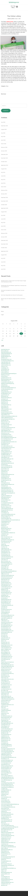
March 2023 (3, 229)
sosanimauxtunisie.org (6, 404)
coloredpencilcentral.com (6, 456)
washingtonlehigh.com (6, 790)
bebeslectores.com (5, 433)
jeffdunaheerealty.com (6, 754)
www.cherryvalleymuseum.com (8, 427)
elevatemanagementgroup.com (8, 856)
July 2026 (3, 122)
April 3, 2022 (18, 18)
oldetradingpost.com (5, 430)
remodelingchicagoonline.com (8, 783)
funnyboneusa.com (5, 670)
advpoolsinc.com (5, 694)
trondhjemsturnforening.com (7, 828)
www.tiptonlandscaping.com (7, 785)
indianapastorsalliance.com (7, 697)
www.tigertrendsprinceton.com (8, 748)
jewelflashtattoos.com (6, 393)
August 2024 (4, 168)
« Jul (2, 340)
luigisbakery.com (5, 791)
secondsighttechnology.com (7, 502)
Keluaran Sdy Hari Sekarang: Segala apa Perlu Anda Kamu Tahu (13, 299)
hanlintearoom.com (5, 852)
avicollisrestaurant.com (6, 689)
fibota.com (3, 822)
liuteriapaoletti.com (5, 663)
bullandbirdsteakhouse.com (7, 777)
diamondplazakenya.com (6, 829)
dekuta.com (3, 795)
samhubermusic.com (5, 883)
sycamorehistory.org (5, 801)
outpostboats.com (5, 548)
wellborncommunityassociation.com (9, 416)
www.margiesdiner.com (6, 773)
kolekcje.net (3, 525)
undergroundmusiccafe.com (7, 882)
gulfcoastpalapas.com (6, 721)
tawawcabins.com (5, 468)
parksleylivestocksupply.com (7, 539)
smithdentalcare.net (5, 881)
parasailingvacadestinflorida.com (8, 846)
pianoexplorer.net (5, 808)
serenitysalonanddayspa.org (7, 360)
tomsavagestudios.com (6, 518)
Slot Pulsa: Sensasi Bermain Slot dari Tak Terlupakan (12, 295)
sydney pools (9, 21)
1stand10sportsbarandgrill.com (8, 493)
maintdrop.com (4, 402)
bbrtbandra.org (4, 396)
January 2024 (4, 193)
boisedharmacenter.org (6, 541)
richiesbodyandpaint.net (6, 353)
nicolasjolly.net (4, 598)
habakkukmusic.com (5, 740)
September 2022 (4, 251)
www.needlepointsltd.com (7, 775)
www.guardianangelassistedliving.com (9, 827)
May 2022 (3, 265)
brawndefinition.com (5, 585)
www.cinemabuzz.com (6, 797)
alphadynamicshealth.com (7, 849)
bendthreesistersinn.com (6, 667)
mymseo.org (4, 869)
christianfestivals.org (5, 646)
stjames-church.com (5, 611)
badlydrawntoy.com (5, 737)
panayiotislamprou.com (6, 412)
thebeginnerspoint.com (6, 562)
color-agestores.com (5, 542)
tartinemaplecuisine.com (6, 632)
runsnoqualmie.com (5, 770)
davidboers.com (4, 733)
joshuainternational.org (6, 744)
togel (2, 314)
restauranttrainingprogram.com (8, 514)
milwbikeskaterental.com (6, 656)
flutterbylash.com (5, 851)
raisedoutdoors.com (5, 460)
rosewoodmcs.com (5, 800)
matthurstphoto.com (5, 839)
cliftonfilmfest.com (5, 457)
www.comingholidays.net (6, 564)
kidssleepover (14, 2)
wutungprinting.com (5, 653)
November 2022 (4, 244)
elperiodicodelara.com (6, 352)
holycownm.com (4, 677)
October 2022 (4, 247)
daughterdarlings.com (6, 356)
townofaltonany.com (5, 659)
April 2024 (3, 183)
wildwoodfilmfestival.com (7, 417)
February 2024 (4, 190)
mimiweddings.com (5, 878)
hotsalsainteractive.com (6, 359)
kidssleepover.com (5, 375)
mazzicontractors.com (6, 812)
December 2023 (4, 197)
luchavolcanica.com (5, 676)
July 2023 (3, 215)
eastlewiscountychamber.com (7, 575)
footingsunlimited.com (6, 768)
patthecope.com (4, 706)
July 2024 (3, 172)
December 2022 (4, 240)
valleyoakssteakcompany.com (7, 699)
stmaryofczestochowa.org (6, 622)
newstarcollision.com (5, 500)
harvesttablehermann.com (7, 439)
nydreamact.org (4, 390)
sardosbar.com (4, 471)
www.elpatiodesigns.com (6, 819)
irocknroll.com (4, 464)
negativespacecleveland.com (7, 662)
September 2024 (4, 165)
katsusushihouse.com (5, 602)
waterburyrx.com (5, 693)
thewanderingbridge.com (6, 625)
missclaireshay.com (5, 349)
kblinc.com (3, 481)
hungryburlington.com (6, 629)
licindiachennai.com (5, 355)
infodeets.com (4, 357)
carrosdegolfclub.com (6, 440)
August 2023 (4, 211)
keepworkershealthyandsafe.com (8, 387)
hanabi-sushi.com (5, 792)
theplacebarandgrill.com (6, 692)
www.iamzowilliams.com (6, 805)
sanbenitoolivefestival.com (7, 556)
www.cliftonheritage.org (6, 780)
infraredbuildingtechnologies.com (8, 437)
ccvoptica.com (4, 788)
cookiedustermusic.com (6, 672)
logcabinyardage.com (6, 731)
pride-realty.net (4, 848)
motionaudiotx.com (5, 873)
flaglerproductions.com (6, 584)
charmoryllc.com (4, 566)
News (7, 86)
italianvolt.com (4, 473)
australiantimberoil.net (6, 434)
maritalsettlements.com (6, 655)
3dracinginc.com (4, 568)
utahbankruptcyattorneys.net (7, 463)
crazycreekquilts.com (5, 588)
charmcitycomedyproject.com (7, 615)
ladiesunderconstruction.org (7, 431)
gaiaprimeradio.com (5, 637)
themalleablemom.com (6, 626)
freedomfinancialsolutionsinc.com (8, 757)
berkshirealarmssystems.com (7, 474)
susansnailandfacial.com (6, 746)
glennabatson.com (5, 581)
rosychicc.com (4, 547)
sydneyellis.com (4, 511)
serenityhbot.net (4, 743)
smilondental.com (5, 498)
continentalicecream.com (6, 586)
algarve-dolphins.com (6, 649)
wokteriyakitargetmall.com (7, 508)
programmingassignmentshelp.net (8, 373)
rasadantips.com (4, 367)
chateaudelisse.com (5, 414)
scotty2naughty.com (5, 612)
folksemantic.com (5, 470)
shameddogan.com (5, 726)
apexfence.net (4, 885)
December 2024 (4, 154)
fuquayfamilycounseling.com (7, 865)
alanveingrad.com (5, 650)
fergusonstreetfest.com (6, 836)
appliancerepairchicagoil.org (7, 383)
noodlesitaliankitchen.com (7, 389)
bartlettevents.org (5, 423)
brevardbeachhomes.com (6, 446)
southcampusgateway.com (7, 413)
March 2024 (3, 186)
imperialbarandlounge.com (7, 458)
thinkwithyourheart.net (6, 461)
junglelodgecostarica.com (6, 645)
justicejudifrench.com (6, 623)
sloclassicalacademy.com (6, 578)
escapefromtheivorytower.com (8, 447)
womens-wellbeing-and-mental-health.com (10, 520)
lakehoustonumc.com (5, 738)
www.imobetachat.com (6, 734)
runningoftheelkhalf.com (6, 753)
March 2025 (3, 143)
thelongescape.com (5, 642)
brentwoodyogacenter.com (7, 784)
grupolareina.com (5, 426)
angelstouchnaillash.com (6, 495)
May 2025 (3, 136)
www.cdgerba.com (5, 824)
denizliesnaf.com (5, 703)
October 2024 (4, 161)
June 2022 (3, 261)
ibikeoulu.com (4, 619)
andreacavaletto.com (5, 538)
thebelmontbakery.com (6, 379)
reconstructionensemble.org (7, 673)
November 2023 (4, 201)
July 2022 (3, 258)
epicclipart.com (4, 399)
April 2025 (3, 140)
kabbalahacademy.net (6, 497)
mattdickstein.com (5, 736)
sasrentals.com (4, 501)
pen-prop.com (4, 747)
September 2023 (4, 208)
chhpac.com (3, 871)
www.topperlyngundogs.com (7, 751)
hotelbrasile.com (4, 420)
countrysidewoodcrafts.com (7, 382)
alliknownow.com (5, 574)
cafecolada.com (4, 559)
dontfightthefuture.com (6, 453)
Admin (13, 18)
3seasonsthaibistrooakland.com (8, 532)
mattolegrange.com (5, 643)
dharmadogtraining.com (6, 872)
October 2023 (4, 204)
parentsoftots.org (5, 727)
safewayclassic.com (5, 380)
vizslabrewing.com (5, 475)
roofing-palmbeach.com (6, 451)
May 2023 (3, 222)
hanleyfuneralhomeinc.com (7, 490)
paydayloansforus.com (6, 377)
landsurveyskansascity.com (7, 765)
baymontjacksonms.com (6, 657)
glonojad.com (4, 608)
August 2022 (4, 254)
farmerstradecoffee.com (6, 730)
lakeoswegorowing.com (6, 863)
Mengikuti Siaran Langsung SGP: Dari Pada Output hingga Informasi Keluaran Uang (13, 281)
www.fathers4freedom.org (7, 750)
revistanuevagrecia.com (6, 609)
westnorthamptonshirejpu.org (8, 419)
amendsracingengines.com (7, 760)
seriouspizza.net (4, 709)
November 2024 (4, 158)
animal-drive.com (5, 713)
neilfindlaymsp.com (5, 687)
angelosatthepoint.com (6, 696)
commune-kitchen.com (6, 593)
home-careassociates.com (6, 537)
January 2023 (4, 236)
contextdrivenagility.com (6, 618)
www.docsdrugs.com (5, 771)
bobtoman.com (4, 403)
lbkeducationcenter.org (6, 528)
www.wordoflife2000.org (6, 465)
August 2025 (3, 129)
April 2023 (3, 226)
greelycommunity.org (6, 603)
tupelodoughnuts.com (6, 487)
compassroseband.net (6, 710)
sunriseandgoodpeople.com (7, 664)
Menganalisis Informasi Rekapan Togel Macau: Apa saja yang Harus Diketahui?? (13, 286)
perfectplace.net (4, 531)
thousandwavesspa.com (6, 684)
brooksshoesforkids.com (6, 716)
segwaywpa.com (4, 720)
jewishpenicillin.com (5, 517)
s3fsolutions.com (4, 444)
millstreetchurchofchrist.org (7, 845)
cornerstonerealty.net (5, 802)
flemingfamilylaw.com (6, 861)
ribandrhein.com (5, 524)
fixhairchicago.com (5, 701)
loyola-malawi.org (5, 545)
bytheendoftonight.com (6, 549)
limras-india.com (4, 350)
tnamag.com (3, 714)
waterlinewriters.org (5, 724)
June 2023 (3, 219)
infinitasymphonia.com (6, 599)
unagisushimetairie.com (6, 392)
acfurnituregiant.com (5, 363)
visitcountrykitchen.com (6, 647)
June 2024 (3, 175)
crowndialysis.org (5, 512)
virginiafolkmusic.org (6, 521)
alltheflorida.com (5, 841)
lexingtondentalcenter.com (7, 510)
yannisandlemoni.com (6, 478)
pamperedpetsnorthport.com (7, 484)
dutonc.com (3, 640)
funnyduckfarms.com (5, 854)
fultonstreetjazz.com (5, 421)
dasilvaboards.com (5, 579)
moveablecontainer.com (6, 424)
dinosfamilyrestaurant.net (6, 436)
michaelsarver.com (5, 504)
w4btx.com (3, 494)
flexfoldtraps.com (5, 758)
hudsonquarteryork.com (6, 821)
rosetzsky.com (4, 606)
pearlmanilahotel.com (6, 400)
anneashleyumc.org (5, 764)
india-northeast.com (5, 450)
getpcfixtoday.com (5, 394)
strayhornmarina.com (6, 582)
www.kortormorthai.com (6, 761)
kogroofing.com (4, 406)
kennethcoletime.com (5, 628)
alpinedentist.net (4, 407)
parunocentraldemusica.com (7, 825)
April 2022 (3, 269)
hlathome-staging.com (6, 507)
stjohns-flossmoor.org (6, 669)
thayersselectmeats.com (6, 717)
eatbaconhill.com (5, 372)
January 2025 (4, 150)
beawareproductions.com (6, 616)
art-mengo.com (4, 636)
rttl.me (2, 875)
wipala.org (3, 544)
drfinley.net (3, 859)
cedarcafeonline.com (5, 362)
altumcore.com (4, 711)
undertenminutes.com (6, 365)
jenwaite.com (4, 855)
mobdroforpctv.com (5, 554)
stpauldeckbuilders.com (6, 767)
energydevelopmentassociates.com (9, 441)
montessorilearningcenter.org (7, 835)
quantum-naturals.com (6, 834)
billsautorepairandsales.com (7, 832)
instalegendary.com (5, 386)
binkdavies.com (4, 589)
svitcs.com (3, 707)
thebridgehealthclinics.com (7, 723)
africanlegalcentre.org (6, 601)
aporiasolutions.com (5, 719)
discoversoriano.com (5, 561)
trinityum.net (4, 811)
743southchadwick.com (6, 448)
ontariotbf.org (4, 385)
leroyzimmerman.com (6, 858)
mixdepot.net (4, 798)
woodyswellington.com (6, 817)
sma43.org (3, 781)
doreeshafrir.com (5, 613)
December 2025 (4, 125)
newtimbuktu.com (5, 369)
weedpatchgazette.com (6, 480)
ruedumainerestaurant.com (7, 605)
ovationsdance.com (5, 522)
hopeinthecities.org (5, 551)
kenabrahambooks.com (6, 592)
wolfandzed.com (4, 794)
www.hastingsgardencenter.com (8, 807)
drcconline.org (4, 690)
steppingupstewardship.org (7, 787)
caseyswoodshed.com (6, 700)
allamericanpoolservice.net (7, 515)
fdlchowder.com (4, 774)
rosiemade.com (4, 485)
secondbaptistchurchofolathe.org (8, 868)
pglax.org (3, 660)
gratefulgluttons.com (5, 552)
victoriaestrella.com (5, 683)
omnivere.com (4, 366)
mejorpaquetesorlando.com (7, 491)
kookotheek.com (4, 410)
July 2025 (3, 133)
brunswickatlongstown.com (7, 630)
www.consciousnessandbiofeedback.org (10, 804)
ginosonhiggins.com (5, 652)
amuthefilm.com (4, 595)
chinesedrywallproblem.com (7, 666)
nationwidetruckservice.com (7, 679)
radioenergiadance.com (6, 409)
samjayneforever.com (6, 838)
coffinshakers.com (5, 620)
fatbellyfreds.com (5, 818)
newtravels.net (4, 376)
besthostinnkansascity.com (7, 879)
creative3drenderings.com (7, 728)
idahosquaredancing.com (6, 467)
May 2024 (3, 179)
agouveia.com (4, 866)
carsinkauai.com (4, 844)
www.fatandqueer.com (6, 763)
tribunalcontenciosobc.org (7, 576)
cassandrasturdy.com (5, 555)
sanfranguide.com (5, 565)
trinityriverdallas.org (5, 529)
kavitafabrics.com (5, 674)
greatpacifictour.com (5, 682)
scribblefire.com (4, 534)
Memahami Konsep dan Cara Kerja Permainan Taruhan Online (12, 291)
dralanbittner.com (5, 477)
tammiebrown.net (5, 639)
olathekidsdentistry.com (6, 488)
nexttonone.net (4, 741)
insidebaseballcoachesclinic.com (8, 842)
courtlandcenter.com (5, 686)
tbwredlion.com (4, 831)
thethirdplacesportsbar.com (7, 814)
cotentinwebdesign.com (6, 429)
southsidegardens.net (5, 810)
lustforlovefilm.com (5, 596)
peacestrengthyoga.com (6, 755)
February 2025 (4, 147)
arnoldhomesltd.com (5, 454)
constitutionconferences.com (7, 704)
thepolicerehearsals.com (6, 572)
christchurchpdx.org (5, 591)
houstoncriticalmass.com (6, 569)
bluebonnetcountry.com (6, 397)
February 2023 (4, 233)
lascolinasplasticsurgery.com (7, 778)
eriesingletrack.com (5, 483)
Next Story (3, 93)
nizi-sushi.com (4, 635)
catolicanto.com (4, 527)
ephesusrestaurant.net (6, 815)
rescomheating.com (5, 876)
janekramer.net (4, 633)
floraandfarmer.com (5, 443)
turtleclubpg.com (5, 680)
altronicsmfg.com (5, 370)
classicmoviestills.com (6, 558)
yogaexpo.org (4, 535)
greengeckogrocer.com (6, 505)
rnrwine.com (4, 862)
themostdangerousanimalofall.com (8, 571)
